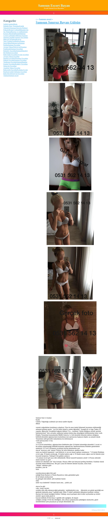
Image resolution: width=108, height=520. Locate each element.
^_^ (52, 518)
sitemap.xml (57, 518)
